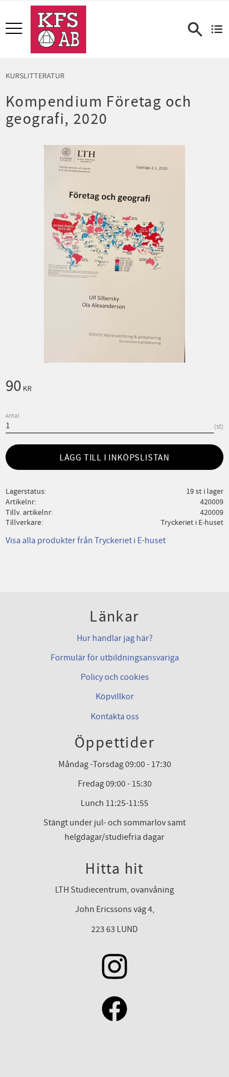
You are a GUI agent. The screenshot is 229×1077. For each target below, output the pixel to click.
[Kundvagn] (217, 29)
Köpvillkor (115, 696)
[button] (15, 29)
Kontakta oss (115, 716)
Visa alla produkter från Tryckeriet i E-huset (86, 540)
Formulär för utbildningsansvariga (115, 657)
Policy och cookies (115, 677)
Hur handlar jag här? (115, 638)
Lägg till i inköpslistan (114, 457)
